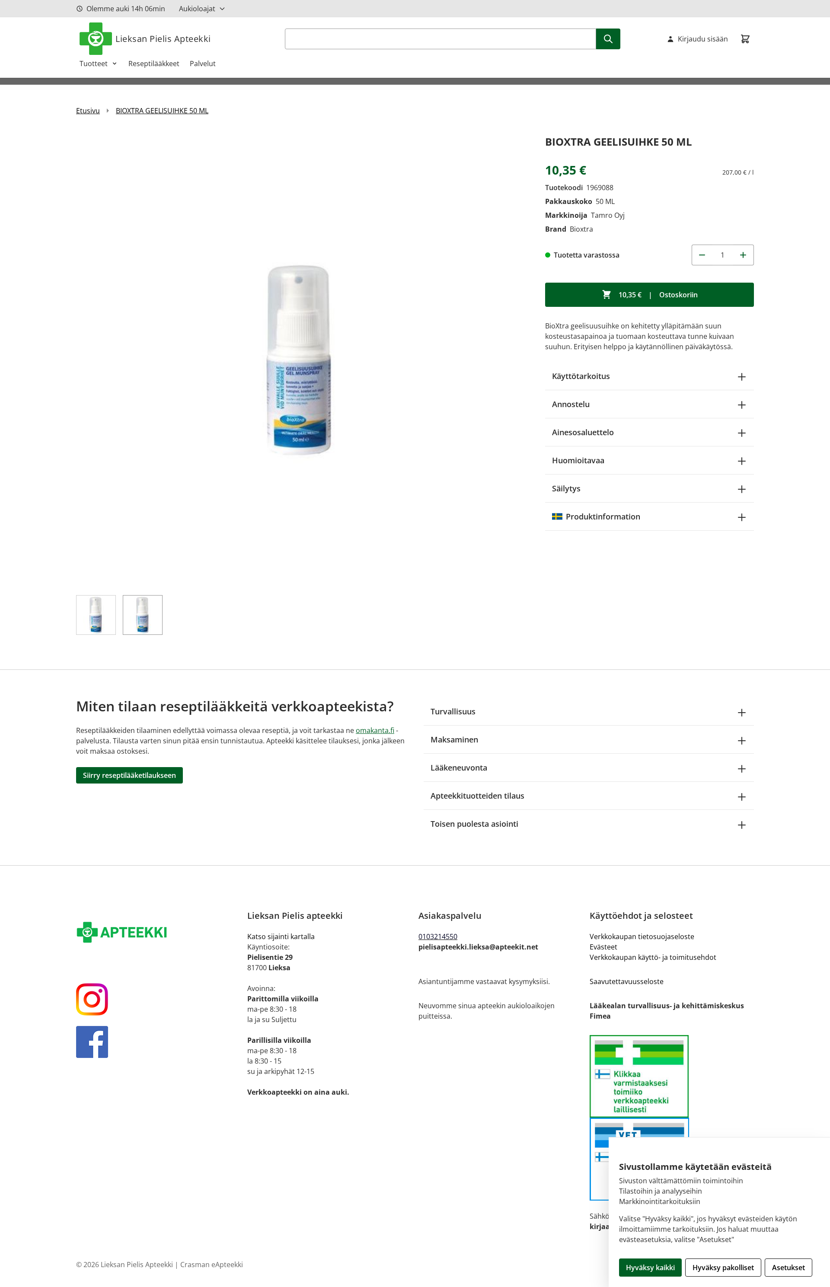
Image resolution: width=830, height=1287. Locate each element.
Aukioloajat (197, 8)
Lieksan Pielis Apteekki (163, 39)
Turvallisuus (453, 711)
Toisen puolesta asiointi (474, 824)
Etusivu (88, 110)
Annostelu (571, 404)
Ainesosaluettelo (583, 432)
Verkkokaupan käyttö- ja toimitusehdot (653, 957)
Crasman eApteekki (211, 1264)
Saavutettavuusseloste (627, 981)
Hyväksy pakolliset (723, 1267)
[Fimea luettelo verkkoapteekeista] (672, 1076)
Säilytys (566, 488)
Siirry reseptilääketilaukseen (129, 775)
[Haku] (608, 39)
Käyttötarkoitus (581, 376)
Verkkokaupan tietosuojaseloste (642, 936)
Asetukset (788, 1267)
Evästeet (603, 947)
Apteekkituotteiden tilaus (477, 795)
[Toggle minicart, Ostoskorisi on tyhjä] (745, 39)
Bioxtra (581, 229)
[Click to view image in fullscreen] (302, 359)
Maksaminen (454, 739)
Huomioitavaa (578, 460)
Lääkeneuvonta (459, 767)
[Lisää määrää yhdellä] (743, 255)
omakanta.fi (375, 730)
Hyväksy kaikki (650, 1267)
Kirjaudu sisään (703, 39)
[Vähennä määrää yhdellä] (702, 255)
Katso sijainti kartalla (281, 936)
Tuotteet (94, 63)
